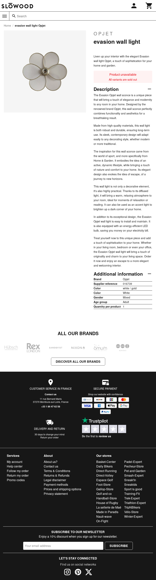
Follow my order (18, 471)
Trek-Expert (132, 498)
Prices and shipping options (62, 489)
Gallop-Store (104, 489)
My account (14, 461)
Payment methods (56, 484)
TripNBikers (132, 507)
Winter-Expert (133, 516)
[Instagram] (67, 572)
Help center (14, 466)
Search (22, 16)
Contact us (51, 394)
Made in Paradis (107, 512)
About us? (50, 461)
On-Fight (102, 521)
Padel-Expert (133, 461)
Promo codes (16, 480)
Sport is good (133, 489)
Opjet (104, 33)
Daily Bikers (104, 466)
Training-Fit (132, 493)
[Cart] (149, 6)
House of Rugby (107, 503)
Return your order (49, 437)
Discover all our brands (78, 361)
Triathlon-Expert (135, 503)
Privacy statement (56, 493)
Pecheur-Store (134, 466)
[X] (88, 572)
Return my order (18, 475)
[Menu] (4, 16)
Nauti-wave (104, 516)
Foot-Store (103, 484)
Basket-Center (106, 461)
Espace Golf (104, 480)
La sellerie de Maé (108, 507)
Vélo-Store (131, 512)
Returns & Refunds (56, 475)
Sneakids (130, 484)
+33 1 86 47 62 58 (50, 406)
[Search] (14, 16)
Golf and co (104, 493)
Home (7, 25)
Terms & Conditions (57, 471)
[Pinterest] (78, 572)
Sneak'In (130, 480)
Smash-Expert (133, 475)
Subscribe (119, 546)
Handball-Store (106, 498)
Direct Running (106, 471)
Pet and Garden (135, 471)
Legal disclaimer (55, 480)
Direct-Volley (104, 475)
